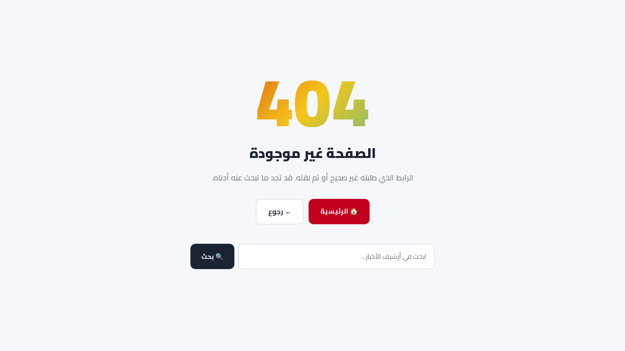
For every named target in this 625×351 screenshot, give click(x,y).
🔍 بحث (212, 257)
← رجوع (280, 211)
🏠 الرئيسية (339, 211)
